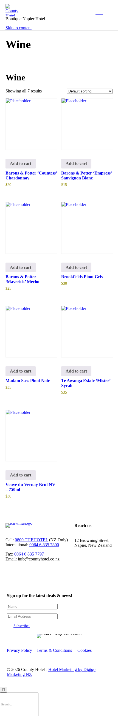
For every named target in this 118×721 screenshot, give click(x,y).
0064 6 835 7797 (29, 554)
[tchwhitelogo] (18, 523)
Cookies (84, 650)
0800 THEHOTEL (31, 539)
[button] (21, 626)
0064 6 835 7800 (44, 544)
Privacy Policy (19, 650)
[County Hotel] (25, 10)
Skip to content (18, 27)
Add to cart (20, 163)
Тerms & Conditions (54, 650)
